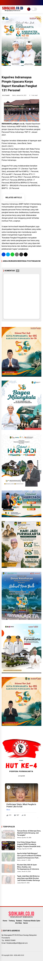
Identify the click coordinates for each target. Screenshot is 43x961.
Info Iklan (18, 923)
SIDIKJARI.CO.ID (19, 955)
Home (5, 921)
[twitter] (6, 2)
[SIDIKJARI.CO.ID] (13, 11)
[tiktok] (16, 2)
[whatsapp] (12, 254)
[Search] (40, 3)
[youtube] (12, 2)
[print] (17, 254)
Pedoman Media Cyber (31, 921)
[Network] (28, 9)
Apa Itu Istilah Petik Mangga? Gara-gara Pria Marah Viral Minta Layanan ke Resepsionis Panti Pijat (29, 856)
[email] (21, 254)
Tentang (12, 921)
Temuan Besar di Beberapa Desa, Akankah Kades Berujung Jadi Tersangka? (29, 833)
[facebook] (2, 2)
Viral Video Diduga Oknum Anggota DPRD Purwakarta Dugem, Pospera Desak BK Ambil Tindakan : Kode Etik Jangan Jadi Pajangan (29, 844)
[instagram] (9, 2)
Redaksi (19, 921)
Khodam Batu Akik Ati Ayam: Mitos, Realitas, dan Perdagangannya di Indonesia (28, 867)
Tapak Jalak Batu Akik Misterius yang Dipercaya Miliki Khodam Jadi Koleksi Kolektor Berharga (28, 878)
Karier (25, 923)
